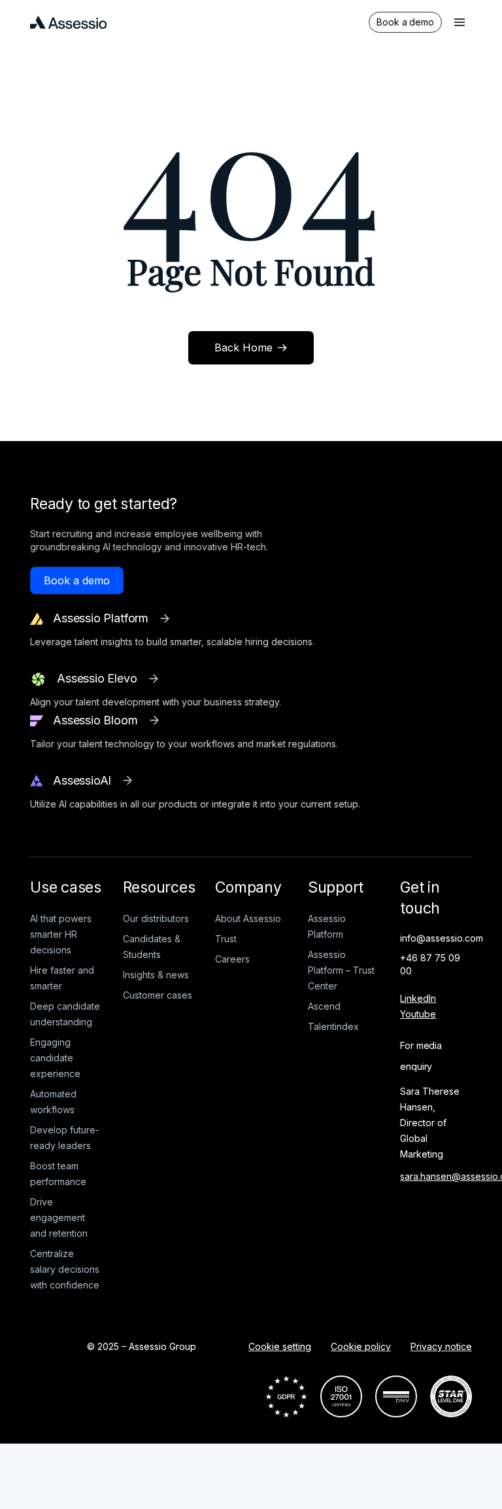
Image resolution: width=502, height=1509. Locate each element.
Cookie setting (279, 1346)
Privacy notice (441, 1346)
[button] (459, 22)
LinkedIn (418, 998)
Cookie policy (361, 1346)
